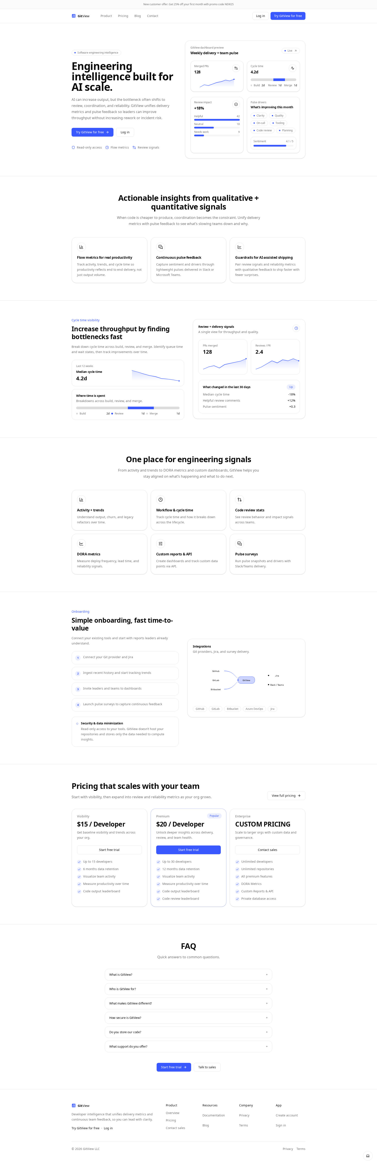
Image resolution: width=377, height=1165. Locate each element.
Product (106, 16)
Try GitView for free (288, 16)
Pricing (123, 16)
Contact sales (267, 850)
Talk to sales (207, 1067)
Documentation (213, 1115)
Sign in (281, 1125)
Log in (260, 16)
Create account (287, 1115)
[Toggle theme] (368, 1156)
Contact (152, 16)
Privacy (244, 1115)
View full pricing (284, 795)
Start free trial (109, 850)
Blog (137, 16)
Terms (243, 1125)
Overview (172, 1113)
